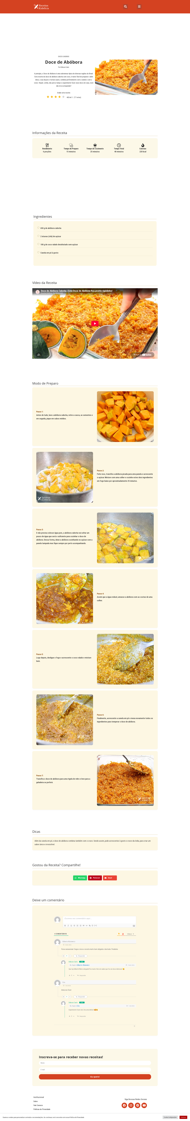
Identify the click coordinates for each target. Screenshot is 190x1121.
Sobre (35, 1101)
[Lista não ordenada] (80, 925)
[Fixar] (74, 925)
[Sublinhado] (71, 925)
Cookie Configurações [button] (170, 1117)
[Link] (89, 925)
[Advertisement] (95, 30)
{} (92, 925)
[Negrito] (65, 925)
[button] (80, 877)
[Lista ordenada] (77, 925)
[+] (95, 925)
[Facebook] (124, 1105)
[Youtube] (144, 1105)
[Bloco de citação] (83, 925)
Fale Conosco (38, 1105)
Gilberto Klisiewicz (83, 965)
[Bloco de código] (86, 925)
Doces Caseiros (63, 56)
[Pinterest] (137, 1105)
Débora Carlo (73, 962)
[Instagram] (131, 1105)
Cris (78, 1006)
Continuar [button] (183, 1117)
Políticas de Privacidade (41, 1109)
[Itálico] (68, 925)
